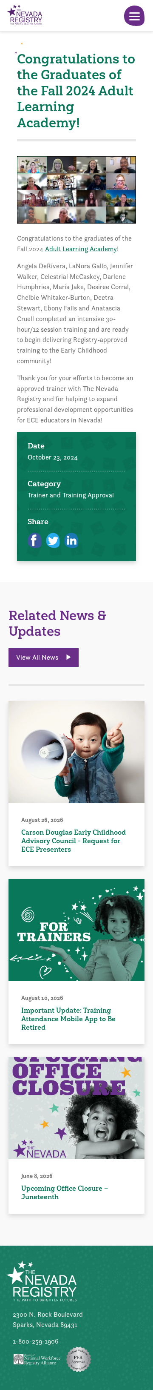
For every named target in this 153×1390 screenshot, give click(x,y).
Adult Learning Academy (81, 248)
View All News (38, 657)
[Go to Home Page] (24, 15)
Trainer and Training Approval (71, 495)
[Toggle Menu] (134, 16)
